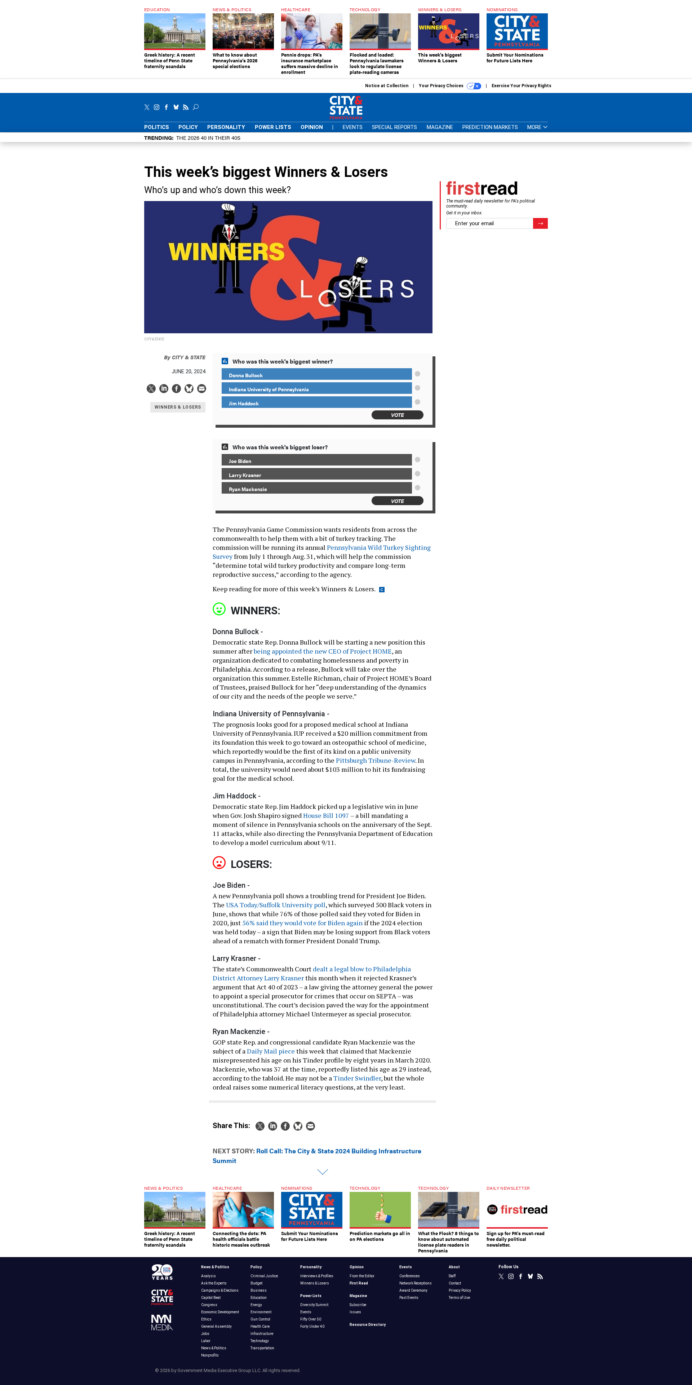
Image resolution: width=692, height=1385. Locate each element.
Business (258, 1290)
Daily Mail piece (271, 1051)
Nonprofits (210, 1355)
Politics (156, 127)
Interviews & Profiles (316, 1276)
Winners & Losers (314, 1283)
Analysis (208, 1276)
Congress (209, 1305)
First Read (359, 1283)
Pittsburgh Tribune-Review (375, 760)
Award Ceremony (413, 1290)
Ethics (206, 1319)
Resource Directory (368, 1325)
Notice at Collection (386, 85)
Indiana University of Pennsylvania (269, 389)
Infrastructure (261, 1334)
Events (353, 127)
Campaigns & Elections (220, 1290)
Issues (355, 1312)
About (454, 1267)
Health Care (260, 1326)
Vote (397, 414)
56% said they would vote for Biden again (302, 922)
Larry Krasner (245, 474)
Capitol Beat (211, 1298)
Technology (259, 1341)
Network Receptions (415, 1283)
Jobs (205, 1334)
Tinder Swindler (357, 1078)
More (535, 127)
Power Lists (273, 127)
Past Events (408, 1298)
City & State (184, 357)
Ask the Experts (214, 1283)
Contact (455, 1283)
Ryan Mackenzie (248, 489)
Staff (452, 1276)
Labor (205, 1341)
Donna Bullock (246, 375)
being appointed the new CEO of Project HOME (323, 651)
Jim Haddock (244, 403)
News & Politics (215, 1267)
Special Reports (394, 127)
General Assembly (216, 1326)
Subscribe (358, 1305)
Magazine (440, 127)
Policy (188, 127)
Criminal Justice (264, 1276)
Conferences (409, 1276)
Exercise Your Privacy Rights (521, 85)
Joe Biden (240, 460)
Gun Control (260, 1319)
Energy (256, 1305)
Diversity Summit (314, 1305)
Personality (226, 127)
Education (258, 1298)
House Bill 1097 (326, 815)
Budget (256, 1283)
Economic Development (220, 1312)
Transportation (262, 1348)
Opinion (312, 127)
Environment (260, 1312)
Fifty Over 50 (310, 1319)
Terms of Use (459, 1298)
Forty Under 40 (312, 1326)
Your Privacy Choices (442, 85)
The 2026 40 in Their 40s (208, 137)
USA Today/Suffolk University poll (275, 904)
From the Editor (362, 1276)
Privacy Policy (460, 1290)
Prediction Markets (490, 127)
